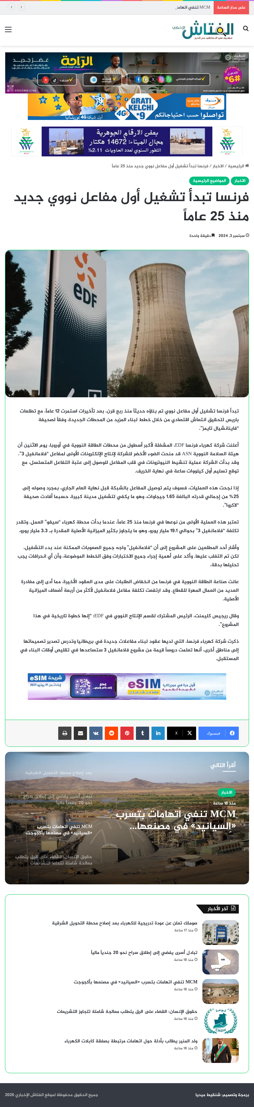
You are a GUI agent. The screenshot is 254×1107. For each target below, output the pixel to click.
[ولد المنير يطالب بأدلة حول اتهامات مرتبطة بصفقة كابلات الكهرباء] (220, 1050)
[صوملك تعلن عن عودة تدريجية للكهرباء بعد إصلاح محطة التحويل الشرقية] (220, 932)
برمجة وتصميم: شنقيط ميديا (222, 1095)
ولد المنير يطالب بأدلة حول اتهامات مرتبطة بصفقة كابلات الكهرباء (130, 1041)
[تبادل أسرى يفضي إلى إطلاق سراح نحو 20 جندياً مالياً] (220, 962)
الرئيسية (236, 166)
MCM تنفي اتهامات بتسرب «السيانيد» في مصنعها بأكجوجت (153, 7)
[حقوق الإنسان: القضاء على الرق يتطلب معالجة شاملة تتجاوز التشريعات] (220, 1021)
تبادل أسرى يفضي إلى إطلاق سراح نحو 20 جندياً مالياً (144, 953)
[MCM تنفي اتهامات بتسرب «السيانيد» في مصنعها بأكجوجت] (220, 991)
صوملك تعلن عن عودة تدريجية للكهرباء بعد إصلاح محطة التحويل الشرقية (124, 923)
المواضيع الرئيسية (209, 181)
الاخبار (218, 166)
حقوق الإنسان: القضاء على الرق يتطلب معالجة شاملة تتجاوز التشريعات (127, 1012)
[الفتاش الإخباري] (202, 30)
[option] (127, 818)
